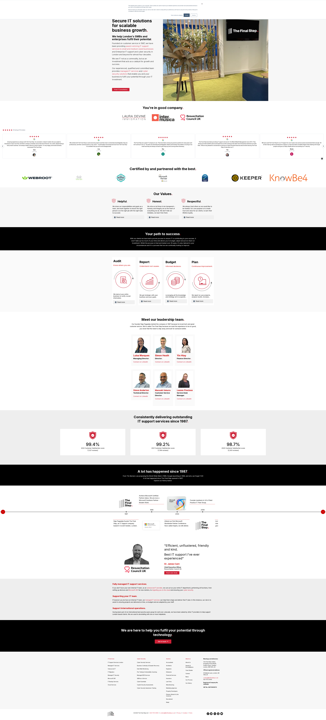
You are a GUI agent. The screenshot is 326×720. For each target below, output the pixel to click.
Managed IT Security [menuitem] (113, 675)
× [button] (202, 3)
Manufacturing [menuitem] (170, 685)
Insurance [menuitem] (168, 678)
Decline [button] (194, 15)
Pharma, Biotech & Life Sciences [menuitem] (172, 695)
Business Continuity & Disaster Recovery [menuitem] (148, 665)
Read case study (171, 573)
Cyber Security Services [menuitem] (143, 662)
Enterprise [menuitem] (169, 672)
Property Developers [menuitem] (172, 691)
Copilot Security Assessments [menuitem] (145, 685)
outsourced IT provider (154, 588)
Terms (190, 713)
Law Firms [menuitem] (169, 681)
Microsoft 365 (133, 590)
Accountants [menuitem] (169, 662)
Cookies (185, 713)
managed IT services (129, 71)
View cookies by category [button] (177, 15)
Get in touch (163, 641)
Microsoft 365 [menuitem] (112, 678)
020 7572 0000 (155, 713)
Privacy (179, 713)
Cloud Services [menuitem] (112, 685)
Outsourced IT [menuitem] (112, 669)
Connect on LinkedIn (140, 362)
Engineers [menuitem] (168, 669)
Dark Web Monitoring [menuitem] (142, 669)
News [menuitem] (187, 676)
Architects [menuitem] (169, 665)
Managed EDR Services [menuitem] (143, 675)
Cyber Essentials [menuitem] (141, 681)
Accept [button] (186, 15)
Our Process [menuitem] (189, 680)
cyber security (188, 590)
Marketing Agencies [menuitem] (171, 688)
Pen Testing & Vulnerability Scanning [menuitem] (147, 672)
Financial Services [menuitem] (171, 675)
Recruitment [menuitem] (169, 699)
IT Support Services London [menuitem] (115, 662)
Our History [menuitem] (189, 683)
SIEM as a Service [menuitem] (142, 678)
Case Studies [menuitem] (189, 670)
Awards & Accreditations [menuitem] (189, 666)
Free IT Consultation (120, 89)
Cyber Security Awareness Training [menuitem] (146, 688)
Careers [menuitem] (188, 673)
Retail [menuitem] (167, 702)
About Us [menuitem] (188, 662)
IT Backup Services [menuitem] (113, 681)
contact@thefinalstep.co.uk (210, 677)
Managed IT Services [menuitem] (113, 665)
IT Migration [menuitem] (111, 672)
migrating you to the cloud (161, 590)
